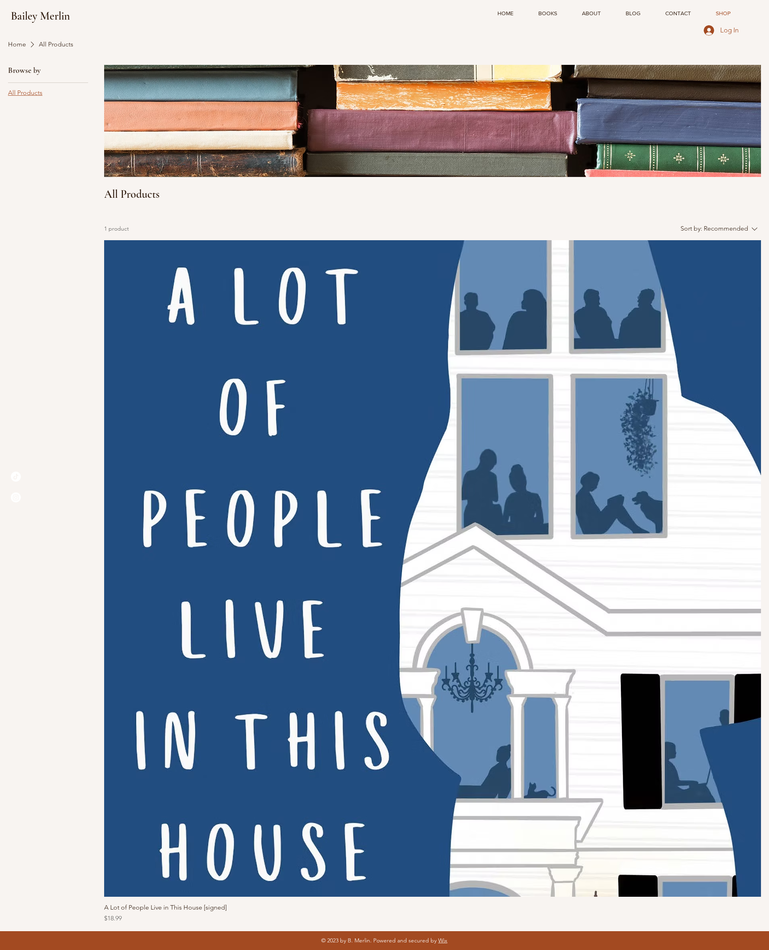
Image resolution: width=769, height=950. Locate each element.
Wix (442, 940)
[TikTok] (16, 477)
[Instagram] (16, 497)
